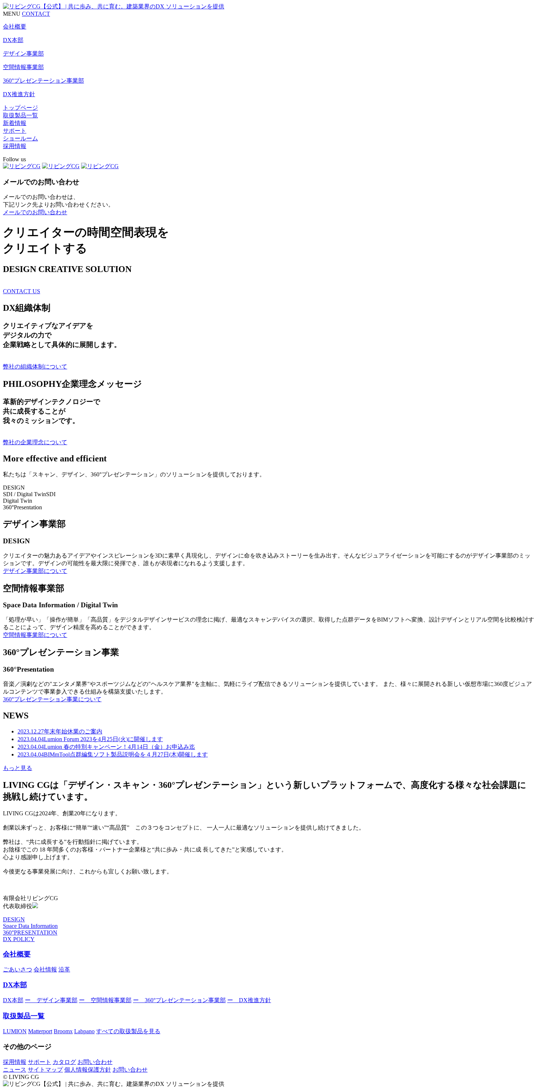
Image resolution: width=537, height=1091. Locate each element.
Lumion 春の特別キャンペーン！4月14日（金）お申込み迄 (106, 747)
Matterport (40, 1031)
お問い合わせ (95, 1062)
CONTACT (36, 14)
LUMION (15, 1031)
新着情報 (14, 123)
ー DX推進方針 (249, 1000)
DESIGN (14, 919)
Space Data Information (30, 926)
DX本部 (15, 985)
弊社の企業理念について (35, 442)
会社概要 (17, 954)
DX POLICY (19, 939)
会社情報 (45, 969)
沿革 (64, 969)
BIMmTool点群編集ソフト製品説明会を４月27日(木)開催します (113, 754)
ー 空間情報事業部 (105, 1000)
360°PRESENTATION (30, 932)
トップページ (20, 108)
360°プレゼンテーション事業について (52, 699)
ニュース (14, 1070)
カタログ (64, 1062)
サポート (14, 131)
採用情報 (14, 146)
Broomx (63, 1031)
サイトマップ (45, 1070)
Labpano (84, 1031)
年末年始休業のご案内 (60, 731)
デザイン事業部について (35, 571)
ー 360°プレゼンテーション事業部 (179, 1000)
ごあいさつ (17, 969)
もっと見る (17, 768)
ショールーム (20, 138)
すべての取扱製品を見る (128, 1031)
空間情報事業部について (35, 635)
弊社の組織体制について (35, 366)
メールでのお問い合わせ (35, 212)
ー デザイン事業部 (51, 1000)
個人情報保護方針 (87, 1070)
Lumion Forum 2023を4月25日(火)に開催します (90, 739)
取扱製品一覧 (20, 115)
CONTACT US (21, 291)
